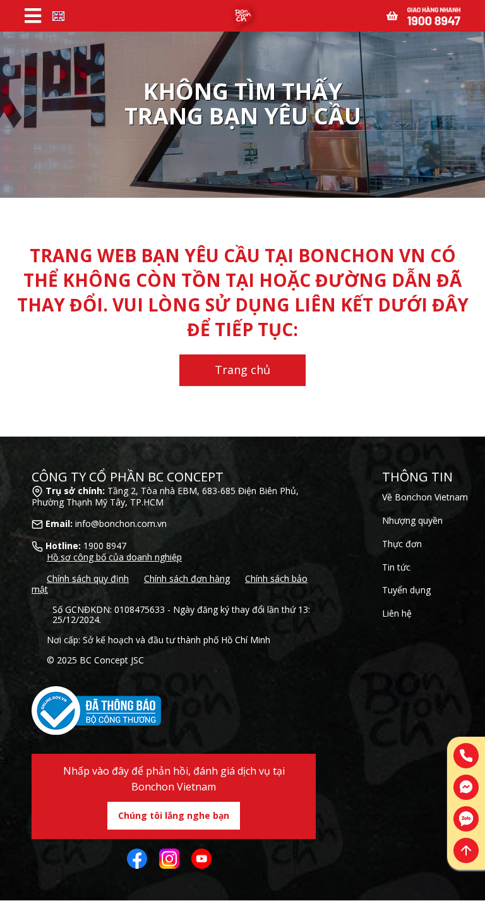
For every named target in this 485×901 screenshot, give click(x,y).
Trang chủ (242, 369)
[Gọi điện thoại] (466, 755)
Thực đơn (402, 544)
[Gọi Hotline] (433, 14)
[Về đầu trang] (466, 850)
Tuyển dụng (406, 590)
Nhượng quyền (412, 520)
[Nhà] (242, 16)
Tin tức (396, 567)
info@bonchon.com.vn (121, 523)
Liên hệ (397, 613)
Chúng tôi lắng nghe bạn (173, 815)
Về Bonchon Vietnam (425, 497)
